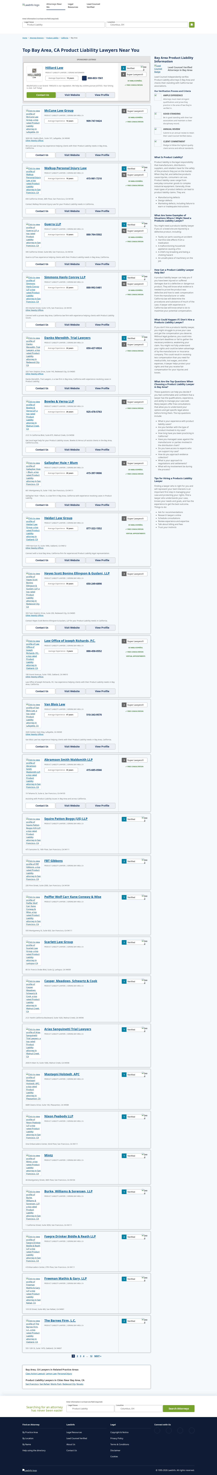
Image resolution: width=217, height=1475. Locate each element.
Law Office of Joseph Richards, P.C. (69, 640)
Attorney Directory (37, 38)
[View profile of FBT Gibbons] (33, 869)
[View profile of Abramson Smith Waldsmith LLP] (33, 773)
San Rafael (45, 1384)
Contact (42, 95)
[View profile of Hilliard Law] (34, 73)
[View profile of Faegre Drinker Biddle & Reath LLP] (33, 1248)
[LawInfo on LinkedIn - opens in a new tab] (192, 1430)
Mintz (48, 1155)
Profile (102, 95)
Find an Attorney (30, 1424)
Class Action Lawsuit (35, 1373)
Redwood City (69, 1384)
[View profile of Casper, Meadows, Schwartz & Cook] (33, 996)
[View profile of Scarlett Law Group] (33, 952)
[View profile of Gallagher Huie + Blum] (33, 473)
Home (24, 38)
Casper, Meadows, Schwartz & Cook (70, 981)
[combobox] (63, 25)
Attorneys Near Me (55, 5)
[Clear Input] (102, 24)
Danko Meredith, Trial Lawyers (67, 338)
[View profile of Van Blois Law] (33, 715)
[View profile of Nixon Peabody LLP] (33, 1126)
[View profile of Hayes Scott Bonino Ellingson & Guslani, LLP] (33, 590)
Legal (113, 1424)
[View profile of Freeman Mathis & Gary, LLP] (33, 1290)
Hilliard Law (54, 67)
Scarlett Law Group (58, 942)
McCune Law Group (58, 110)
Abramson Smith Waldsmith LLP (68, 759)
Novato (79, 1384)
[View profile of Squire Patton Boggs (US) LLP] (33, 830)
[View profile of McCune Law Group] (33, 121)
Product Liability (52, 38)
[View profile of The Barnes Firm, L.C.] (33, 1331)
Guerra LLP (52, 224)
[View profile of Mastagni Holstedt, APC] (33, 1086)
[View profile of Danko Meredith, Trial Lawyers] (33, 351)
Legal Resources (73, 5)
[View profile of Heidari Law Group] (33, 528)
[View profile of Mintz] (33, 1164)
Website (72, 95)
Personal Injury (65, 1373)
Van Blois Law (54, 704)
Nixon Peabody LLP (58, 1116)
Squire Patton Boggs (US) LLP (66, 818)
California (64, 38)
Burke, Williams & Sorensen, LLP (68, 1191)
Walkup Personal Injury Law (65, 168)
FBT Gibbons (53, 861)
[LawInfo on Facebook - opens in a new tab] (157, 1430)
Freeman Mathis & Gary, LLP (65, 1278)
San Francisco (32, 1384)
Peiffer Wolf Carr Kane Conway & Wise (72, 897)
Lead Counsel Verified (93, 5)
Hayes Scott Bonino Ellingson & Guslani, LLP (77, 573)
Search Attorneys (179, 1408)
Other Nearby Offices (34, 140)
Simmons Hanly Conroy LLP (65, 277)
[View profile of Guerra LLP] (33, 234)
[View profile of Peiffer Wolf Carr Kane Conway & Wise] (33, 910)
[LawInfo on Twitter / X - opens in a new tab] (169, 1430)
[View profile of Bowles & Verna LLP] (33, 415)
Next (97, 1356)
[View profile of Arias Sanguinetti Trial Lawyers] (33, 1042)
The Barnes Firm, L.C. (60, 1320)
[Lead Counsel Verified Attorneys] (160, 68)
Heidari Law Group (58, 518)
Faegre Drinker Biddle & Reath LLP (70, 1236)
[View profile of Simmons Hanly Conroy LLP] (33, 289)
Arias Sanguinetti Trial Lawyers (67, 1029)
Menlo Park (56, 1384)
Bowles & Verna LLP (59, 401)
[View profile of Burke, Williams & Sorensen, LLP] (33, 1205)
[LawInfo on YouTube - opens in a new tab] (180, 1430)
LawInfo (70, 1424)
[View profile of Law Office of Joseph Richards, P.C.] (33, 654)
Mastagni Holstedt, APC (61, 1074)
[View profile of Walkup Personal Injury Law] (33, 180)
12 (91, 1356)
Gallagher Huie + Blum (61, 463)
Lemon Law (51, 1373)
